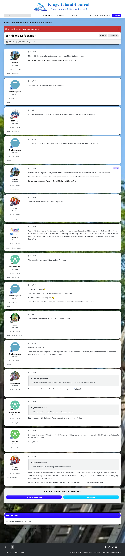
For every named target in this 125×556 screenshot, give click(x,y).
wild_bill (15, 441)
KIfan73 (11, 42)
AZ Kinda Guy (15, 383)
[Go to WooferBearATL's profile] (15, 259)
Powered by (112, 552)
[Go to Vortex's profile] (15, 201)
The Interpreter (15, 92)
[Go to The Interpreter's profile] (15, 84)
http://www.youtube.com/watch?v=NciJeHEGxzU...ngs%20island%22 (52, 181)
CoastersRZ (15, 237)
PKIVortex (15, 121)
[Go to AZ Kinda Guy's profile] (15, 376)
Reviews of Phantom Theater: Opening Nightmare (24, 29)
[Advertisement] (62, 537)
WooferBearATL (15, 267)
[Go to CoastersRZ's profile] (15, 230)
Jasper (15, 325)
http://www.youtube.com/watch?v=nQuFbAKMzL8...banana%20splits (52, 60)
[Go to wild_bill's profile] (15, 434)
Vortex (15, 208)
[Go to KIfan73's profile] (7, 42)
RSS (23, 552)
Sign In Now (91, 497)
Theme (72, 552)
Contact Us (8, 552)
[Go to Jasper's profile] (15, 317)
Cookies (16, 552)
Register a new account (34, 497)
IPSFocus (78, 552)
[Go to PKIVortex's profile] (15, 113)
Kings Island (31, 42)
